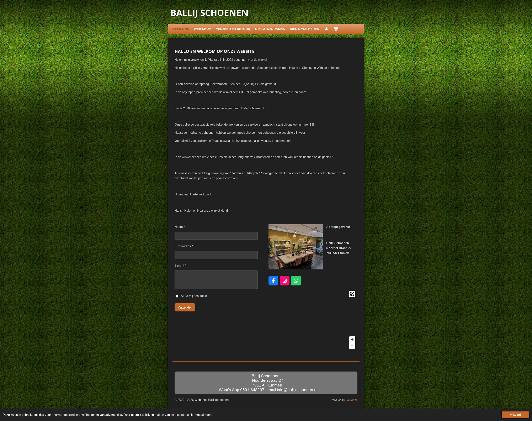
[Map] (312, 320)
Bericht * (180, 265)
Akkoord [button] (515, 414)
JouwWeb (351, 400)
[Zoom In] (352, 339)
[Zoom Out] (352, 346)
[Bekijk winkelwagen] (335, 28)
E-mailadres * (184, 246)
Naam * (180, 226)
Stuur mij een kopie (194, 296)
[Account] (326, 28)
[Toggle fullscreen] (352, 294)
